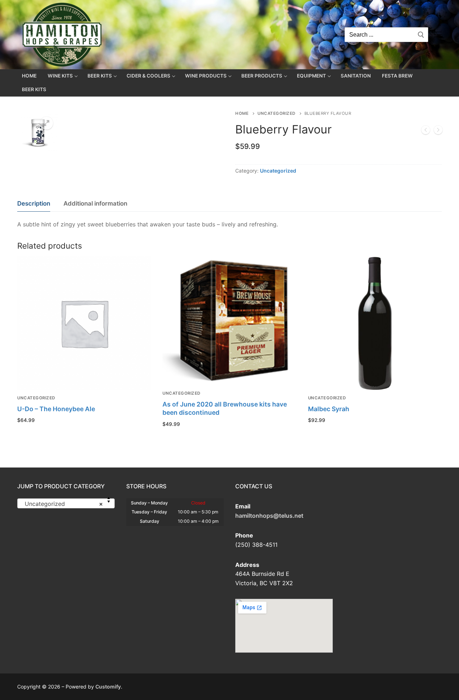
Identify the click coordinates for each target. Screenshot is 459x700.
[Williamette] (425, 131)
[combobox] (66, 503)
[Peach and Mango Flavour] (438, 131)
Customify (108, 686)
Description (33, 203)
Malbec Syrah (328, 409)
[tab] (33, 204)
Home (242, 113)
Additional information (95, 203)
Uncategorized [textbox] (64, 503)
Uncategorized (276, 113)
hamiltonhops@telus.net (269, 515)
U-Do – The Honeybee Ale (56, 409)
